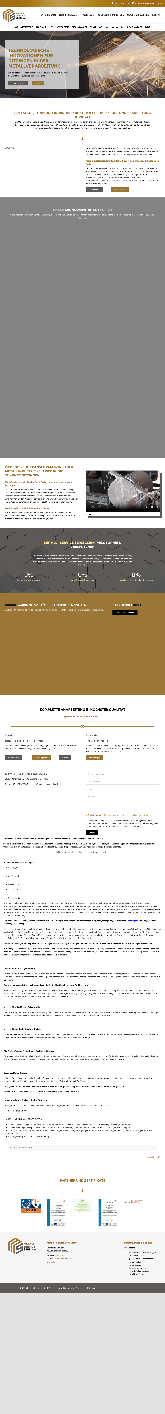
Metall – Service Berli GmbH (42, 1288)
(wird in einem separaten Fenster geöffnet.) (119, 815)
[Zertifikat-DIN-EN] (108, 1199)
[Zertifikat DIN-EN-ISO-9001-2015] (57, 1199)
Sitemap (91, 1288)
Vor (158, 1157)
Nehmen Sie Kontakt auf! (21, 1148)
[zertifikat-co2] (82, 1199)
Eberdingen (132, 921)
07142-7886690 (61, 1256)
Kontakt (59, 1288)
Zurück (152, 1157)
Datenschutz (81, 1288)
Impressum (69, 1288)
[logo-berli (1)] (14, 9)
